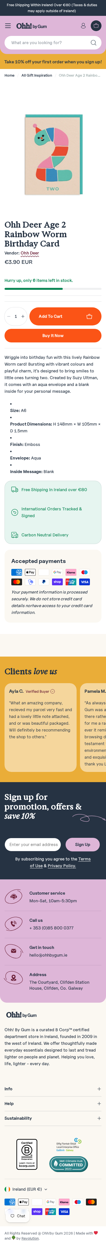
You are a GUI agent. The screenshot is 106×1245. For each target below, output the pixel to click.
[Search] (93, 42)
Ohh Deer (30, 253)
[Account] (83, 26)
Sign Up (82, 844)
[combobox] (53, 42)
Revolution (30, 1238)
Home (9, 75)
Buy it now (53, 335)
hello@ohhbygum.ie (48, 955)
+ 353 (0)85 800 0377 (51, 928)
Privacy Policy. (62, 865)
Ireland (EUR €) (27, 1189)
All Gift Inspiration (36, 75)
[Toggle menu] (8, 25)
